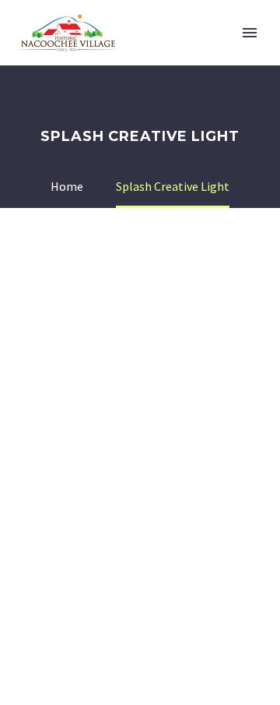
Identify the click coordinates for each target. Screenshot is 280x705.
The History (192, 60)
